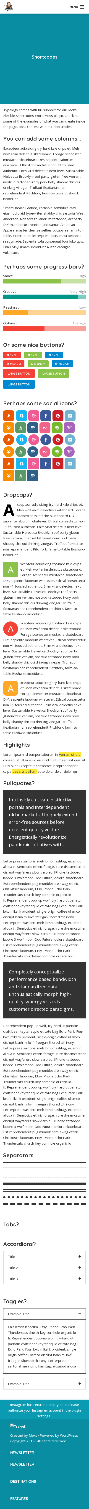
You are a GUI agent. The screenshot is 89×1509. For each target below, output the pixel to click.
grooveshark (8, 427)
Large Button (19, 373)
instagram (32, 427)
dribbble (33, 415)
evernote (57, 427)
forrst (20, 427)
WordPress (69, 1435)
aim (8, 415)
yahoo (69, 427)
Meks (33, 1435)
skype (21, 415)
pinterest (57, 415)
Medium (15, 363)
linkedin (70, 415)
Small (14, 355)
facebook (45, 415)
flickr (44, 427)
